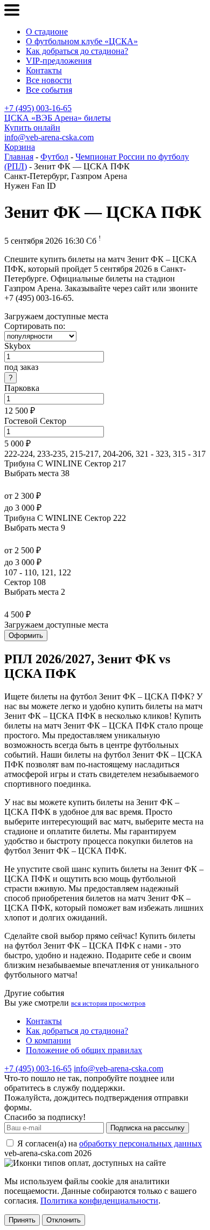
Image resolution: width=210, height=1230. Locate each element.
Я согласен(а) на (108, 1143)
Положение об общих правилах (84, 1050)
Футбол (54, 156)
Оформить (26, 635)
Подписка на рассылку (147, 1128)
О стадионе (47, 31)
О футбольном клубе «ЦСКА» (82, 41)
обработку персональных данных (140, 1143)
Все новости (49, 80)
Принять (22, 1220)
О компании (48, 1040)
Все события (49, 89)
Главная (18, 156)
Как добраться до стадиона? (77, 51)
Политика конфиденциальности (99, 1200)
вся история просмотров (108, 1003)
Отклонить (63, 1220)
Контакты (44, 70)
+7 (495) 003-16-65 (38, 108)
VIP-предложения (59, 60)
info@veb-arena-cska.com (49, 137)
